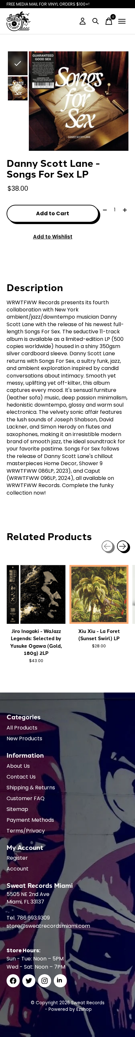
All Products (22, 727)
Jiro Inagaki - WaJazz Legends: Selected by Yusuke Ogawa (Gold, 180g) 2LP (36, 642)
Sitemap (17, 809)
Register (17, 858)
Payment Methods (30, 820)
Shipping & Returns (31, 787)
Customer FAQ (26, 798)
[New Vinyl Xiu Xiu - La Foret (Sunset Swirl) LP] (98, 594)
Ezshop (84, 1009)
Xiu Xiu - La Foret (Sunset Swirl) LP (99, 634)
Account (18, 868)
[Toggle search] (95, 21)
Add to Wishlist (52, 236)
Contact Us (21, 777)
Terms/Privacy (26, 831)
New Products (24, 738)
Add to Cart (52, 213)
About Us (18, 766)
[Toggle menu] (121, 21)
